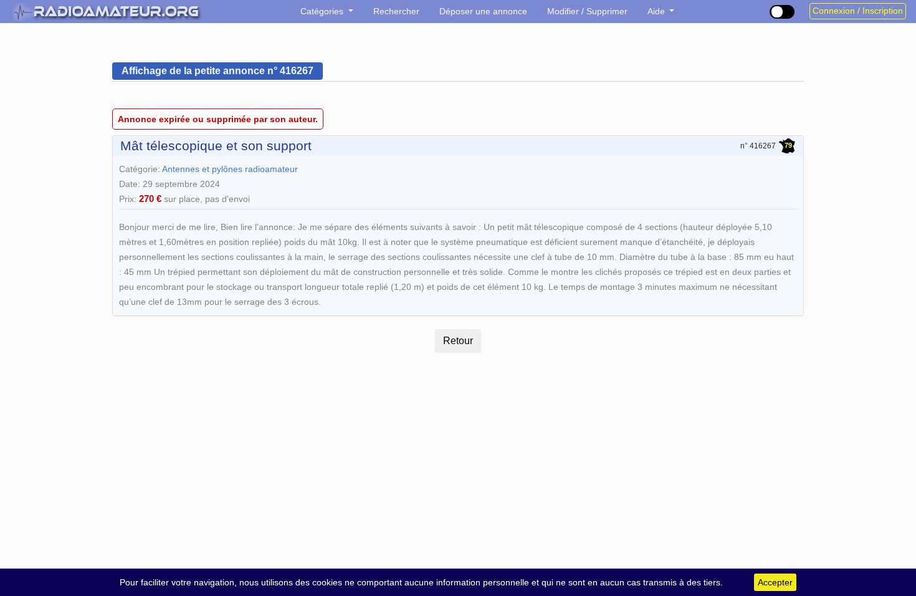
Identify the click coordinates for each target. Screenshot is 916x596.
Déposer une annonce (483, 11)
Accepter (775, 582)
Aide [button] (657, 11)
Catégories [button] (323, 11)
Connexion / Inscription (858, 11)
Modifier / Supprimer (587, 11)
